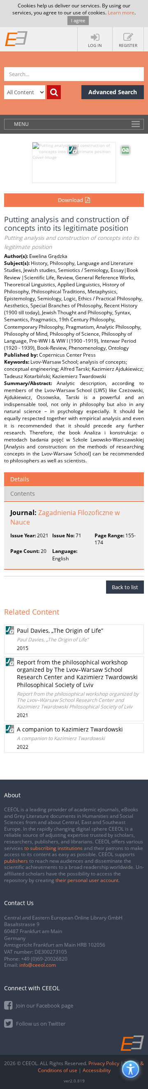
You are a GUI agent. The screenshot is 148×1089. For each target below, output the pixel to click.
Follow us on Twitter (40, 1023)
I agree (78, 20)
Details (19, 479)
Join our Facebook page (44, 1005)
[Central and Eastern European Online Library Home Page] (16, 38)
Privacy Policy (103, 1063)
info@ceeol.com (37, 964)
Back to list (125, 587)
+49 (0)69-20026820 (44, 958)
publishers (16, 860)
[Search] (54, 92)
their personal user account (87, 880)
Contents (22, 493)
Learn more (121, 12)
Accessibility (97, 1070)
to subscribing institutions (53, 848)
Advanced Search (112, 92)
